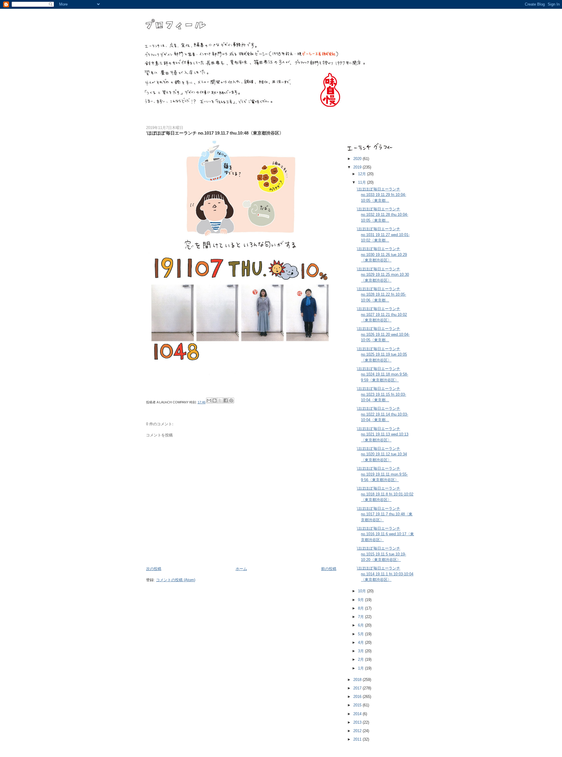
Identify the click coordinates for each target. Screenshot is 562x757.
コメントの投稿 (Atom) (175, 580)
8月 (361, 608)
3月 (361, 651)
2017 (358, 688)
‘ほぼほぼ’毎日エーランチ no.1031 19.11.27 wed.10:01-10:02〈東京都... (383, 234)
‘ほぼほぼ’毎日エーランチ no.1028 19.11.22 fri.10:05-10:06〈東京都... (381, 294)
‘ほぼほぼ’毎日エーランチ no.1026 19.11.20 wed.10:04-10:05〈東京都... (383, 334)
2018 (358, 679)
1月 (361, 668)
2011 (358, 739)
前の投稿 (328, 569)
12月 (362, 174)
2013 (358, 722)
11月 (362, 182)
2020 (358, 158)
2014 (358, 714)
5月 (361, 634)
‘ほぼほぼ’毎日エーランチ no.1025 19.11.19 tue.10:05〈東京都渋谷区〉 (382, 354)
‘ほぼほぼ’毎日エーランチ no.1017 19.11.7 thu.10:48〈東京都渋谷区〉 (384, 514)
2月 (361, 659)
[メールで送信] (209, 400)
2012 (358, 731)
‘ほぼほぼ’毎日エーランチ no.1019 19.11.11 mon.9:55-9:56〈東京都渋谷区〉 (382, 474)
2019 (358, 167)
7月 (361, 617)
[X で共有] (220, 400)
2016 (358, 696)
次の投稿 (153, 569)
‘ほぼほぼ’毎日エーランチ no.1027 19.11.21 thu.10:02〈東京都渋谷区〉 (382, 314)
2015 (358, 705)
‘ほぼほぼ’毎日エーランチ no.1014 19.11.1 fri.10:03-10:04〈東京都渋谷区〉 (385, 574)
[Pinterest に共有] (231, 400)
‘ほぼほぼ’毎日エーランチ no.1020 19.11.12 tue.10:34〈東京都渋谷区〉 (382, 454)
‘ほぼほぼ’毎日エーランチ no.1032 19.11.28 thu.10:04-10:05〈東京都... (382, 215)
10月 (362, 591)
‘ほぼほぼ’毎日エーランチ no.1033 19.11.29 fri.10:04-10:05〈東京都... (381, 195)
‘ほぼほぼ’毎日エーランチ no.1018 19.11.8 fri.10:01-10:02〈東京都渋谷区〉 (385, 494)
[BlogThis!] (214, 400)
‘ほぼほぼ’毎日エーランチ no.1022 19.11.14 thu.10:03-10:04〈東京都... (382, 414)
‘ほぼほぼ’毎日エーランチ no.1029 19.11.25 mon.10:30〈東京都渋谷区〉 (383, 275)
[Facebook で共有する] (226, 400)
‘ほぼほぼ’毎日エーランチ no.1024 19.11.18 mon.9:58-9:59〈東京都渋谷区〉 (382, 374)
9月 (361, 600)
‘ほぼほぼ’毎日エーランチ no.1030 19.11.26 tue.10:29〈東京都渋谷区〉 (382, 254)
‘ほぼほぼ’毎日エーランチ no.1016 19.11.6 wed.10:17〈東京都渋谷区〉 (385, 534)
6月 (361, 625)
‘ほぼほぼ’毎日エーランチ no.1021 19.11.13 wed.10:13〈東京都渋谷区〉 (382, 434)
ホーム (241, 569)
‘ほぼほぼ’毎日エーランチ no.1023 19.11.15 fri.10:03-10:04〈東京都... (381, 394)
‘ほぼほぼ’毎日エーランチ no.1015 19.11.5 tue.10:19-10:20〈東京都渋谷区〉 (381, 554)
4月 (361, 642)
